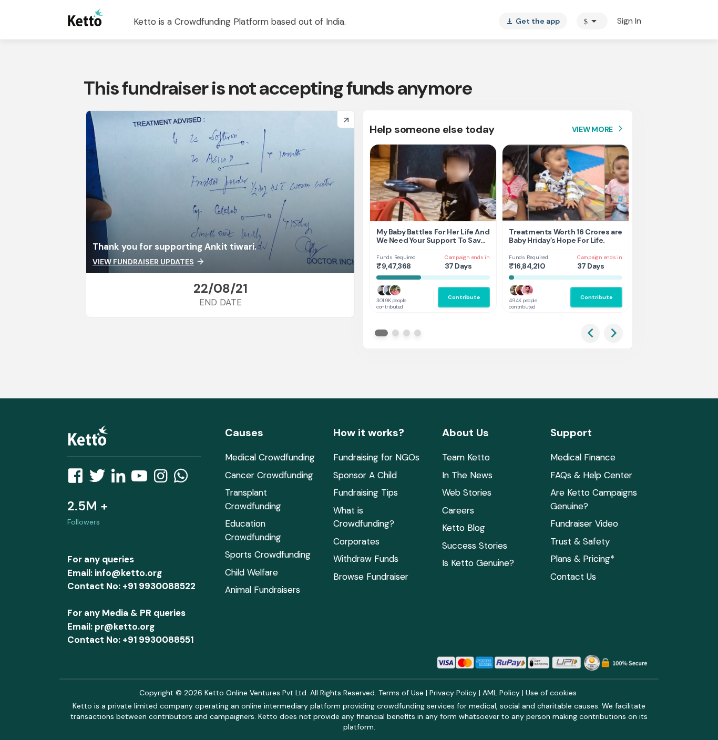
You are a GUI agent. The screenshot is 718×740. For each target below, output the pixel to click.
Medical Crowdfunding (270, 457)
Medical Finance (583, 457)
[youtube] (142, 479)
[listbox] (533, 21)
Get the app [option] (533, 21)
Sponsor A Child (365, 475)
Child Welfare (251, 572)
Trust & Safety (580, 541)
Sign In (629, 20)
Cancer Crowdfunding (269, 475)
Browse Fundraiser (370, 576)
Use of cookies (551, 692)
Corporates (356, 541)
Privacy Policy (453, 692)
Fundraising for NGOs (376, 457)
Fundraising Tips (365, 492)
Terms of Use (401, 692)
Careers (458, 510)
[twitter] (100, 479)
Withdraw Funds (365, 558)
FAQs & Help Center (591, 475)
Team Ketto (466, 457)
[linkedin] (121, 479)
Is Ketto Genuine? (478, 563)
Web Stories (466, 492)
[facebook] (78, 479)
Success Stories (474, 545)
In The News (467, 475)
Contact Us (573, 576)
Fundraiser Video (584, 523)
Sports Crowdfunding (268, 554)
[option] (592, 21)
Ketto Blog (463, 527)
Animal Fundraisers (262, 589)
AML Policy (501, 692)
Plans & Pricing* (582, 558)
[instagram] (163, 479)
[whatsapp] (184, 479)
